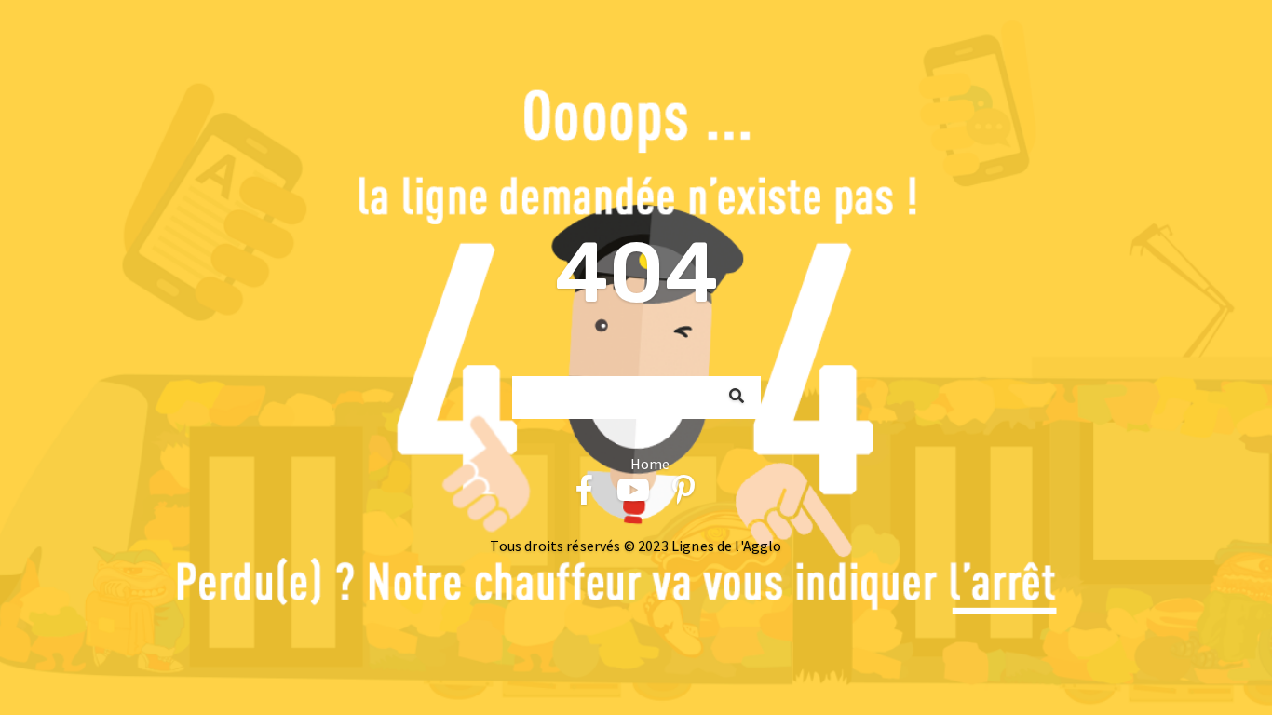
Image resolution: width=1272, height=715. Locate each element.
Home (650, 463)
